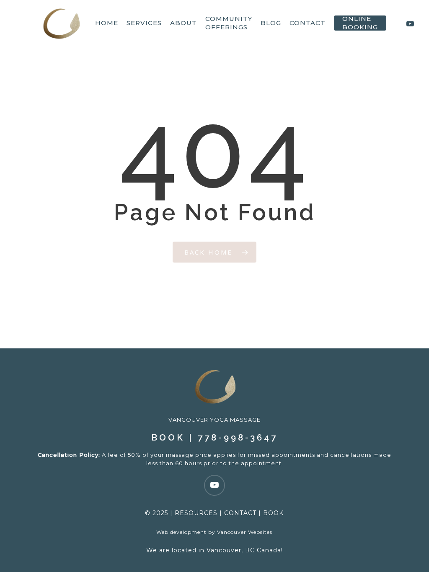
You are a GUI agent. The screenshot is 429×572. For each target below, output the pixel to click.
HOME (106, 23)
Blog (271, 23)
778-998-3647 (238, 438)
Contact (307, 23)
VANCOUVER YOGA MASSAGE (214, 419)
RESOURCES (196, 513)
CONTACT (240, 513)
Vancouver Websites (244, 532)
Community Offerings (228, 23)
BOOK (168, 438)
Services (144, 23)
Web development (181, 532)
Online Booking (360, 23)
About (183, 23)
